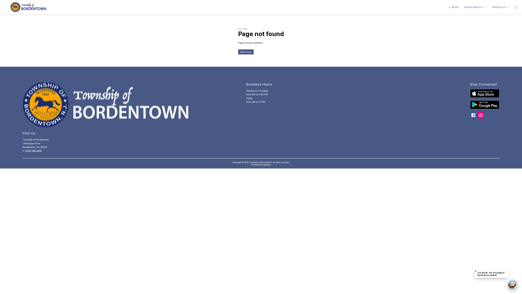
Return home (246, 52)
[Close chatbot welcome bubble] (475, 271)
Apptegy (267, 164)
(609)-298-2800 (33, 150)
